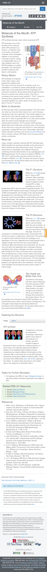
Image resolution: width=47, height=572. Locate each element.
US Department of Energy (37, 560)
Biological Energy (19, 392)
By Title (39, 27)
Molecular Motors (19, 389)
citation (23, 537)
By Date (27, 27)
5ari (29, 359)
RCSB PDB (23, 534)
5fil (33, 359)
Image (5, 321)
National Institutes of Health (35, 567)
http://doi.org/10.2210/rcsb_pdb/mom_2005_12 (18, 480)
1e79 (17, 158)
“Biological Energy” (35, 376)
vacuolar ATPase (35, 132)
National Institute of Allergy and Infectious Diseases (23, 564)
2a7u (7, 163)
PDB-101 (7, 2)
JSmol (13, 321)
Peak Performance (19, 396)
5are (25, 359)
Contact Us (46, 233)
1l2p (16, 163)
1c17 (35, 218)
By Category (11, 27)
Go (43, 9)
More (33, 504)
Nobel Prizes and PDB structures (24, 394)
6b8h (28, 308)
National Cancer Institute (29, 563)
